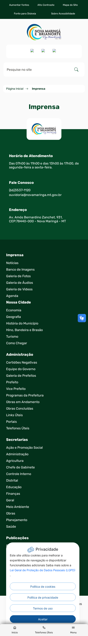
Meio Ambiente (17, 507)
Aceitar (42, 619)
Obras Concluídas (19, 408)
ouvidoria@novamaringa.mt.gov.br (35, 195)
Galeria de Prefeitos (21, 376)
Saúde (11, 526)
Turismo (12, 336)
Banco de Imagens (20, 269)
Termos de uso (43, 608)
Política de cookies (42, 586)
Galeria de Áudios (19, 283)
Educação (13, 487)
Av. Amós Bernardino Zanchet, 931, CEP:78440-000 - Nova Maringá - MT (37, 219)
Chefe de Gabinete (20, 467)
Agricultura (15, 461)
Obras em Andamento (22, 402)
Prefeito (12, 382)
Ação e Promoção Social (24, 447)
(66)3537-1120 (19, 190)
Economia (13, 310)
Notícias (12, 263)
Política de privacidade (42, 597)
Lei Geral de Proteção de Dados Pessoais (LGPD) (42, 570)
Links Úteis (14, 415)
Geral (10, 500)
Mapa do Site (70, 4)
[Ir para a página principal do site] (44, 32)
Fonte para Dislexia (25, 13)
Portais (11, 422)
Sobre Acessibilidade (63, 13)
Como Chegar (16, 343)
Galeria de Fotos (18, 276)
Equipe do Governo (20, 369)
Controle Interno (18, 474)
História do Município (22, 323)
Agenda (12, 296)
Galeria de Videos (19, 289)
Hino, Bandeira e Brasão (24, 330)
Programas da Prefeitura (25, 395)
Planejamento (16, 520)
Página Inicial (14, 88)
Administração (17, 454)
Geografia (13, 317)
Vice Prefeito (16, 389)
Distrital (12, 480)
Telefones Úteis (17, 428)
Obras (10, 513)
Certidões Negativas (21, 362)
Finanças (13, 494)
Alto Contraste (45, 4)
